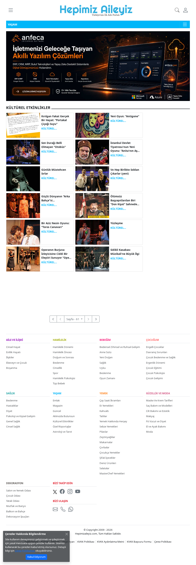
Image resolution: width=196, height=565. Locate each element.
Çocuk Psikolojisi (155, 373)
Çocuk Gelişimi (154, 378)
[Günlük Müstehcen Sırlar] (23, 178)
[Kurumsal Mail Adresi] (56, 509)
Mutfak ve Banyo (16, 506)
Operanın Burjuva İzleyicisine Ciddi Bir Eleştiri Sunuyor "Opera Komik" (56, 254)
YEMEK (104, 393)
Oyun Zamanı (107, 378)
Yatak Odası (12, 501)
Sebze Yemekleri (109, 426)
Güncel (57, 411)
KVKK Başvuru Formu (139, 541)
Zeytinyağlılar (107, 437)
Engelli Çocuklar (155, 347)
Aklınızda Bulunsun (64, 416)
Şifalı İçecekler (107, 457)
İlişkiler (10, 357)
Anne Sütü (105, 352)
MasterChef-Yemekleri (112, 473)
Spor (55, 373)
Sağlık (103, 362)
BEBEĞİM (105, 340)
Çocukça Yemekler (110, 452)
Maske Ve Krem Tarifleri (159, 400)
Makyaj (150, 416)
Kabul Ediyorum (36, 556)
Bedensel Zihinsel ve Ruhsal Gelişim (120, 347)
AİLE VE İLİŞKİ (14, 340)
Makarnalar (106, 442)
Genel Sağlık (13, 421)
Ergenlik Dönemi (155, 362)
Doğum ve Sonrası (63, 357)
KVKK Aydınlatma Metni (110, 541)
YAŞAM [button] (12, 24)
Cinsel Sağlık (13, 426)
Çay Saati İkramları (110, 400)
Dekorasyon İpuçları (17, 516)
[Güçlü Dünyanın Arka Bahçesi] (23, 205)
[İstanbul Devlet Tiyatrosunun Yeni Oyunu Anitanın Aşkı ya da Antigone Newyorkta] (92, 152)
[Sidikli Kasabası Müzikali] (92, 259)
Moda (149, 431)
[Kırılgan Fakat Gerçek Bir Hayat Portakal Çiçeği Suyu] (23, 125)
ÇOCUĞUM (152, 340)
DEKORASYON (14, 483)
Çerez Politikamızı (25, 550)
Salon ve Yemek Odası (18, 490)
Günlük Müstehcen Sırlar (53, 171)
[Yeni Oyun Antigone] (92, 125)
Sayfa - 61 (73, 319)
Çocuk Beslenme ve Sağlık (161, 357)
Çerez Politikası (162, 541)
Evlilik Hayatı (13, 352)
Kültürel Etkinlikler (63, 421)
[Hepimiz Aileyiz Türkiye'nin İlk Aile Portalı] (96, 10)
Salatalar (104, 468)
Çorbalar (104, 447)
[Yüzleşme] (92, 232)
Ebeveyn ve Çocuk (16, 362)
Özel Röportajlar (62, 426)
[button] (10, 10)
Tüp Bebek (59, 383)
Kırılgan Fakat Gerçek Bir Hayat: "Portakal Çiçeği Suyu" (55, 120)
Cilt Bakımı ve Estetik (158, 411)
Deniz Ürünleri (108, 463)
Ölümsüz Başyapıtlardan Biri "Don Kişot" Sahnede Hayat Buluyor (123, 200)
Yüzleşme (116, 223)
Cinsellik (57, 368)
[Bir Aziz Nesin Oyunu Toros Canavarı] (23, 232)
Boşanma (11, 368)
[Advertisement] (74, 291)
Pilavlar (104, 431)
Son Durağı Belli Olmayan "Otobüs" (53, 144)
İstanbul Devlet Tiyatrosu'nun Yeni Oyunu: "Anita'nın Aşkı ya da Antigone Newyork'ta (125, 147)
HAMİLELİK (59, 340)
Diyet (9, 411)
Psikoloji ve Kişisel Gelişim (20, 416)
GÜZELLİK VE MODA (158, 393)
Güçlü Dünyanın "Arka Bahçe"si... (55, 198)
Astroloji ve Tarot (62, 431)
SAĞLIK (10, 393)
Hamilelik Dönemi (63, 347)
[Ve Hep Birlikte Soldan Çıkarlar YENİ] (92, 178)
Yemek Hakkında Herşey (113, 421)
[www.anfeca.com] (98, 66)
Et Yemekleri (106, 405)
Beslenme (58, 362)
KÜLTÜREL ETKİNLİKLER (49, 128)
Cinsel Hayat (13, 347)
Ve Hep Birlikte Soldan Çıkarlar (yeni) (124, 171)
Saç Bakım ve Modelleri (159, 405)
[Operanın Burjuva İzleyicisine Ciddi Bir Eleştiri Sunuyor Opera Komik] (23, 259)
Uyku (103, 368)
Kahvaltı (104, 411)
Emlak (56, 400)
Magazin (58, 405)
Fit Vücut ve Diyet (156, 421)
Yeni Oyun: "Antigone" (124, 116)
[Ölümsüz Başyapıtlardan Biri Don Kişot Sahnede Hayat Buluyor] (92, 205)
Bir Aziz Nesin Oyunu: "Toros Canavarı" (55, 225)
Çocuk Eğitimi (154, 368)
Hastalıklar (12, 405)
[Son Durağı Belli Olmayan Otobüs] (23, 152)
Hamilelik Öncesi (62, 352)
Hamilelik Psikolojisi (64, 378)
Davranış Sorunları (156, 352)
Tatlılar (103, 416)
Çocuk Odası (13, 495)
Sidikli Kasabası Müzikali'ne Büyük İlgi (124, 251)
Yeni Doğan (106, 357)
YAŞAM (57, 393)
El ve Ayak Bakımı (156, 426)
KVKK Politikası (85, 541)
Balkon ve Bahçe (15, 511)
